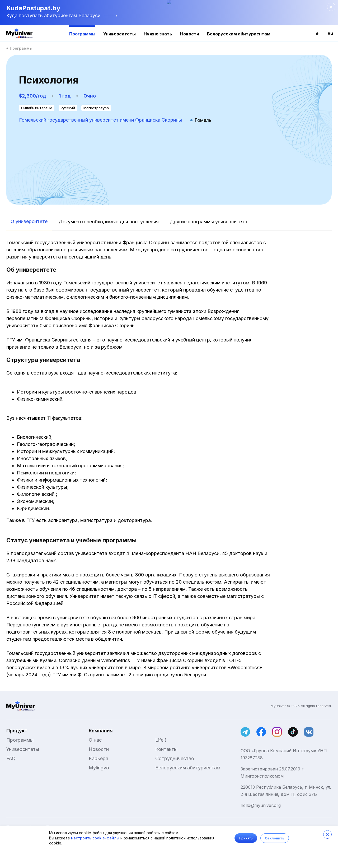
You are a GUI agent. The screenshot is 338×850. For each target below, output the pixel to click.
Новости (189, 33)
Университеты (119, 33)
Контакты (166, 749)
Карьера (98, 758)
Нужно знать (158, 33)
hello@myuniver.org (261, 805)
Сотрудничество (174, 758)
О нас (95, 740)
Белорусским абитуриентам (238, 33)
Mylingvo (99, 767)
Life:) (161, 740)
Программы (82, 33)
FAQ (11, 758)
